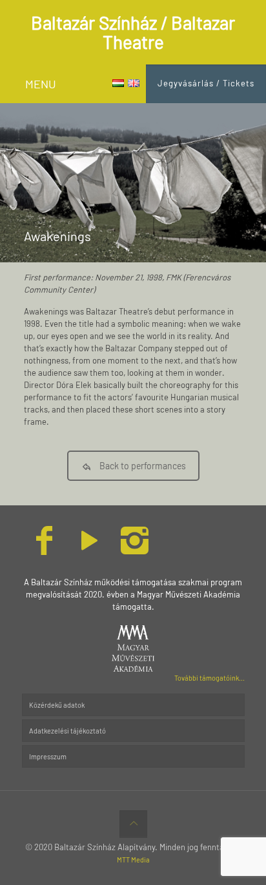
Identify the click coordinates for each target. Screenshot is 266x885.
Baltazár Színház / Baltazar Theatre (133, 32)
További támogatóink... (209, 678)
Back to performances (142, 465)
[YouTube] (89, 549)
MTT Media (133, 859)
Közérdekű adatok (57, 705)
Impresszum (47, 756)
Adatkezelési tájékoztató (67, 730)
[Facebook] (44, 549)
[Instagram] (135, 549)
